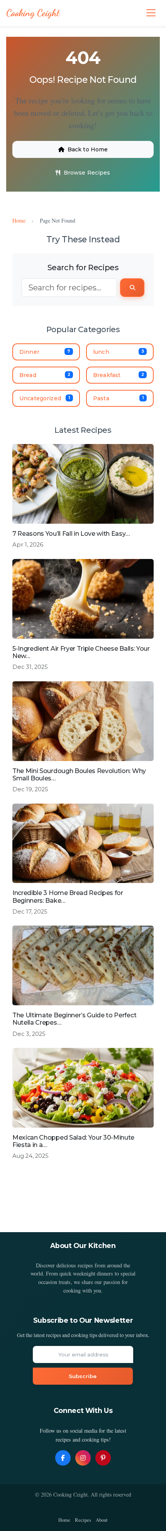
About (102, 1519)
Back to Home (88, 149)
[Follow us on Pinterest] (103, 1458)
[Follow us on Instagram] (83, 1458)
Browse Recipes (87, 172)
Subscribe (83, 1376)
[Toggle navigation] (151, 13)
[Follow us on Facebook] (63, 1458)
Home (18, 220)
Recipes (83, 1519)
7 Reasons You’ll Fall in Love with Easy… (70, 533)
